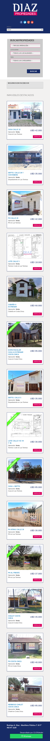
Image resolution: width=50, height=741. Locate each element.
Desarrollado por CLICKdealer (31, 732)
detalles (37, 136)
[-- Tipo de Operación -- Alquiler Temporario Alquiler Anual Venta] (29, 45)
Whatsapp (27, 736)
